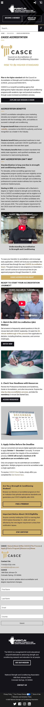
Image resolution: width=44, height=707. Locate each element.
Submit (22, 623)
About (16, 546)
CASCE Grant (14, 472)
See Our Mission (22, 663)
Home (2, 33)
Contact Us (22, 685)
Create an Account (31, 19)
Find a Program (13, 548)
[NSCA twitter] (14, 705)
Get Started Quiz (18, 475)
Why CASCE (24, 546)
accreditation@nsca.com (10, 567)
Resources (25, 548)
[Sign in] (35, 3)
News (33, 548)
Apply (3, 548)
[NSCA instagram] (24, 705)
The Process (36, 546)
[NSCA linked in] (29, 705)
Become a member (12, 18)
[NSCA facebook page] (19, 705)
